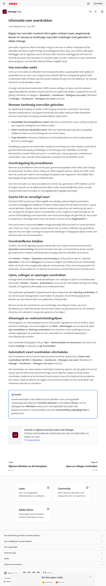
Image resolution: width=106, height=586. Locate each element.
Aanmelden (98, 3)
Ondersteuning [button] (10, 553)
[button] (88, 4)
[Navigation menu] (4, 3)
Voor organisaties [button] (10, 547)
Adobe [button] (6, 558)
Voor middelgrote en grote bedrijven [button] (18, 541)
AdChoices (9, 582)
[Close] (90, 577)
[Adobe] (13, 3)
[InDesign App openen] (102, 11)
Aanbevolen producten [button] (13, 564)
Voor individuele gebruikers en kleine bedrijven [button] (22, 535)
